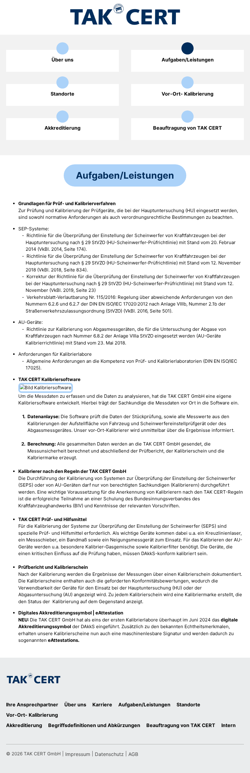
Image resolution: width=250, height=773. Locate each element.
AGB (133, 754)
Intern (228, 725)
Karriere (102, 704)
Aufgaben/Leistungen (144, 704)
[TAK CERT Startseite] (125, 14)
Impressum (77, 754)
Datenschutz (109, 754)
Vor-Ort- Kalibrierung (32, 715)
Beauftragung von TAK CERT (180, 725)
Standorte (188, 704)
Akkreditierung (24, 725)
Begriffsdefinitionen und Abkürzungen (94, 725)
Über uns (75, 704)
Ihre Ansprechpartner (32, 704)
